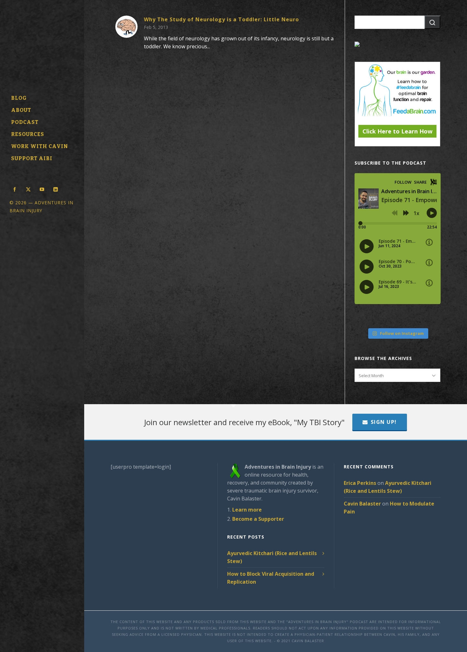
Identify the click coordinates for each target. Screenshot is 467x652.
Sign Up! (384, 421)
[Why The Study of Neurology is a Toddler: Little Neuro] (126, 27)
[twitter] (28, 189)
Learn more (247, 509)
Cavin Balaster (362, 503)
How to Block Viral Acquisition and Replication (270, 577)
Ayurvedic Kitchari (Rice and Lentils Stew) (272, 557)
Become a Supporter (258, 518)
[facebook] (15, 189)
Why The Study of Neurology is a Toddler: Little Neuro (221, 19)
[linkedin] (56, 189)
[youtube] (42, 189)
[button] (432, 22)
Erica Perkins (360, 482)
